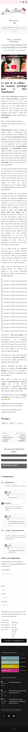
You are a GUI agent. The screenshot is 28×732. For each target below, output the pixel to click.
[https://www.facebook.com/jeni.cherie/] (8, 716)
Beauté (9, 39)
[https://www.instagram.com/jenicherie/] (3, 716)
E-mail (3, 594)
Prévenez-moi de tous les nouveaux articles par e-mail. (15, 629)
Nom (3, 586)
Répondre (24, 482)
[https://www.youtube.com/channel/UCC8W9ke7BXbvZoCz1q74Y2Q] (13, 716)
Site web (4, 601)
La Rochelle (17, 39)
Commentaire (5, 570)
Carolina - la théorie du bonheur (14, 530)
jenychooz (8, 503)
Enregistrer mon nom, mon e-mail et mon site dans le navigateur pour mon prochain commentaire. (14, 614)
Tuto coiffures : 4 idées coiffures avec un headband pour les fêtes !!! (17, 701)
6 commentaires (21, 50)
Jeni (6, 50)
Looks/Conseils (14, 41)
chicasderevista (9, 482)
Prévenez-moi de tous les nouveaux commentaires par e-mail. (5, 624)
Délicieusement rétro (15, 682)
